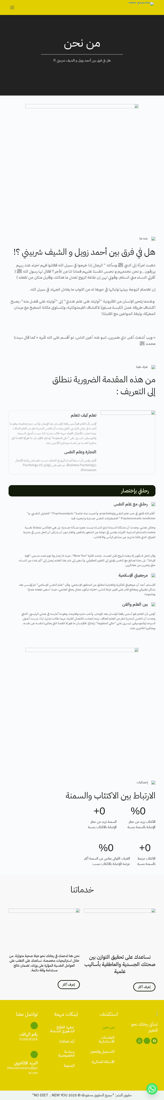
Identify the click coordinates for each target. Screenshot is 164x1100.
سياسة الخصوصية (66, 1053)
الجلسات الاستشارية (106, 1039)
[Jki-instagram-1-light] (147, 1041)
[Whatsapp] (139, 1041)
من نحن (108, 1027)
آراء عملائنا (67, 1041)
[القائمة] (12, 7)
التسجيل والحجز (102, 1051)
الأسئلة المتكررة (103, 1062)
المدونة (69, 1065)
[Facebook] (154, 1041)
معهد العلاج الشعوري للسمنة (62, 1029)
